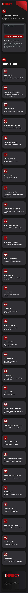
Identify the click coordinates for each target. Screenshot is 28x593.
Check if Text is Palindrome (14, 36)
